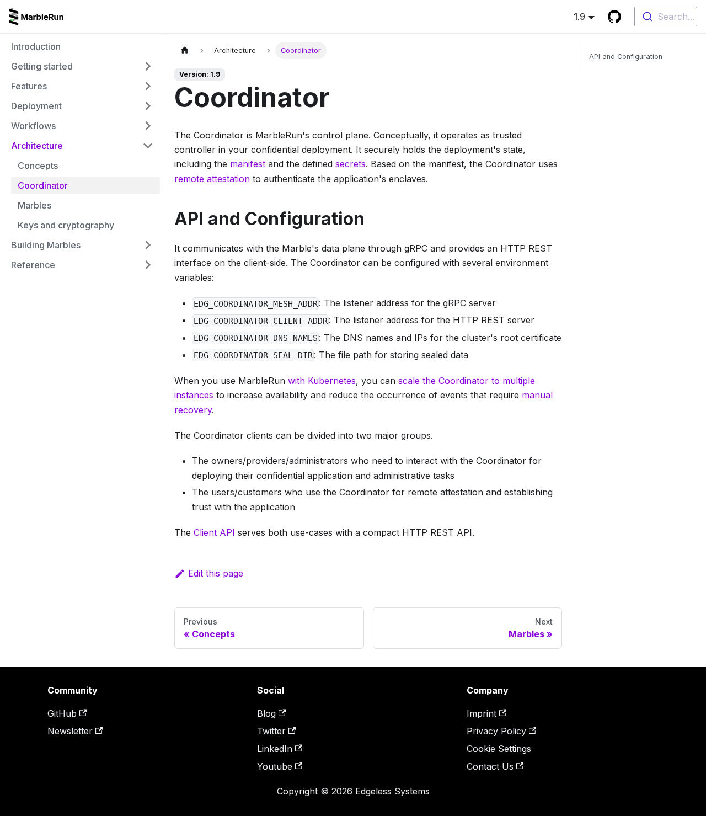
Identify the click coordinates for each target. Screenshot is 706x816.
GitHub (62, 713)
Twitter (271, 731)
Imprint (481, 713)
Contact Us (490, 766)
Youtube (274, 766)
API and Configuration (625, 56)
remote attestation (212, 178)
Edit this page (215, 573)
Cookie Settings (499, 748)
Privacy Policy (496, 731)
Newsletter (70, 731)
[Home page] (184, 50)
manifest (247, 163)
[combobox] (665, 16)
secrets (350, 163)
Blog (266, 713)
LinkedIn (274, 748)
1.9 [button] (579, 16)
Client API (214, 532)
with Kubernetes (322, 380)
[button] (82, 66)
